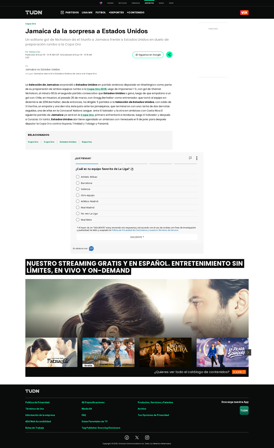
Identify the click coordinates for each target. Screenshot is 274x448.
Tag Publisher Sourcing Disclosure (101, 428)
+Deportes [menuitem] (116, 12)
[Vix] (244, 12)
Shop (171, 3)
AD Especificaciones (93, 402)
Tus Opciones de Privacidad (153, 415)
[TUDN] (34, 12)
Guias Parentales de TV (95, 421)
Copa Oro (30, 24)
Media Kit (87, 409)
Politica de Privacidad (37, 402)
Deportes (87, 142)
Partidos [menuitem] (72, 12)
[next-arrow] (248, 352)
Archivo (142, 409)
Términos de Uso (34, 409)
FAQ (84, 415)
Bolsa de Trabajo (34, 428)
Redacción (34, 52)
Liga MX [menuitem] (87, 12)
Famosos (136, 3)
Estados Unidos (68, 142)
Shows (110, 3)
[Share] (169, 54)
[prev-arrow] (23, 352)
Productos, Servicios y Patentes (155, 402)
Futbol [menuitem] (101, 12)
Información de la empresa (40, 415)
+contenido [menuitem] (135, 12)
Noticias (123, 3)
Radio (161, 3)
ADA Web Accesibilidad (38, 421)
